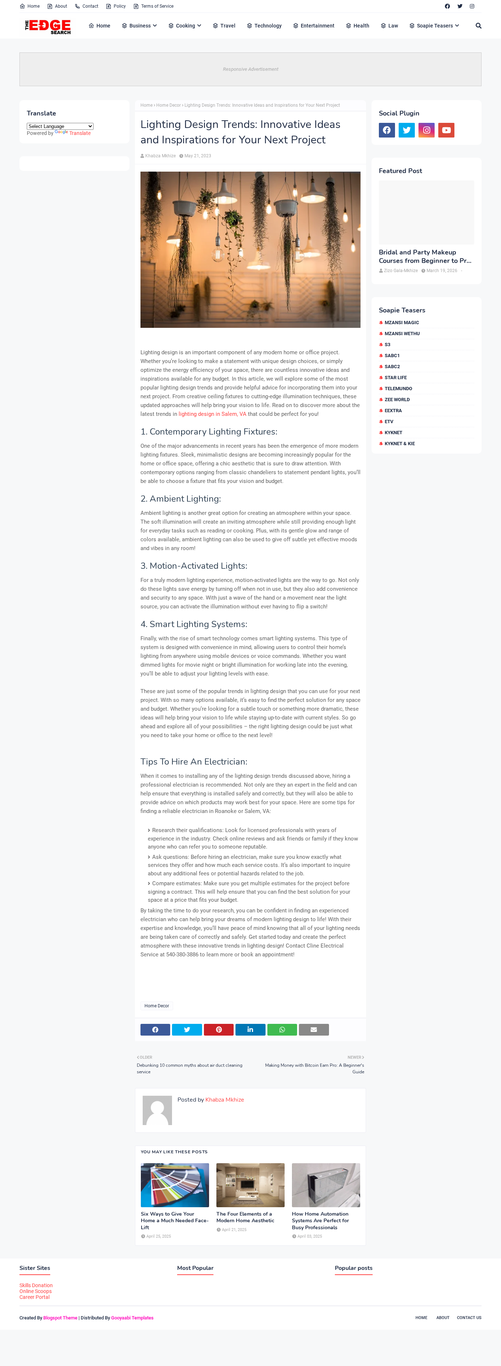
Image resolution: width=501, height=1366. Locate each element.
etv (389, 421)
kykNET (393, 432)
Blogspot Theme (60, 1318)
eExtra (393, 410)
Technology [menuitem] (268, 26)
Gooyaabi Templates (132, 1318)
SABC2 (392, 366)
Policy (120, 6)
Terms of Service (157, 6)
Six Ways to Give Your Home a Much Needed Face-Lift (175, 1221)
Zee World (397, 399)
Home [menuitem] (103, 26)
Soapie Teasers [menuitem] (435, 26)
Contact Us (469, 1317)
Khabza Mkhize (160, 155)
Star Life (396, 377)
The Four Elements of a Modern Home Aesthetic (245, 1217)
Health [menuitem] (361, 26)
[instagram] (472, 6)
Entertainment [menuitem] (317, 26)
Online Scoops (35, 1291)
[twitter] (460, 6)
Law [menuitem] (393, 26)
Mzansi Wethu (402, 333)
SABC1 (392, 355)
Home (34, 6)
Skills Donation (36, 1285)
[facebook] (447, 6)
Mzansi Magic (402, 322)
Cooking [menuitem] (185, 26)
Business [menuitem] (140, 26)
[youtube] (446, 130)
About (61, 6)
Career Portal (34, 1297)
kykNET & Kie (400, 443)
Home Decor (168, 105)
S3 (387, 344)
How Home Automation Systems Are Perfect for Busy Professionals (320, 1221)
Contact (90, 6)
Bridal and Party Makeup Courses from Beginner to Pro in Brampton (424, 256)
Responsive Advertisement (250, 69)
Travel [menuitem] (227, 26)
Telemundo (398, 388)
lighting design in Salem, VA (212, 414)
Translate (80, 133)
